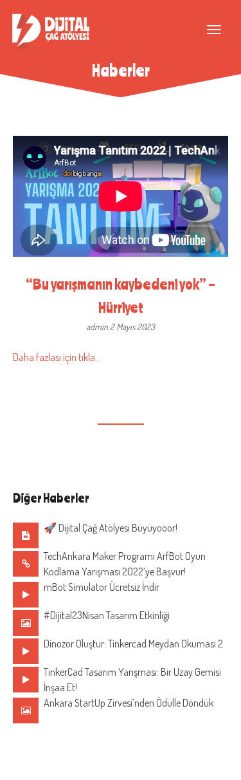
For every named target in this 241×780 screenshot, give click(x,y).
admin (98, 326)
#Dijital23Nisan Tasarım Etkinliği (107, 615)
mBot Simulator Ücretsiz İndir (101, 586)
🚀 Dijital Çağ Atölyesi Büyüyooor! (110, 527)
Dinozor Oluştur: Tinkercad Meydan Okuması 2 (133, 643)
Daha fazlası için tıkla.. (56, 357)
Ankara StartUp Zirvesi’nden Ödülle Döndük (128, 702)
